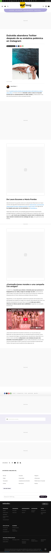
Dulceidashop (33, 208)
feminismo (21, 483)
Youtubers (5, 480)
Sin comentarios (11, 46)
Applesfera (5, 514)
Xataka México (6, 539)
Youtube (49, 6)
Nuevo (5, 6)
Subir (44, 503)
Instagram (46, 6)
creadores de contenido (24, 480)
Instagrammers (20, 393)
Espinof (23, 512)
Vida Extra (14, 512)
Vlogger (11, 10)
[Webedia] (6, 503)
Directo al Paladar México (34, 540)
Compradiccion (6, 531)
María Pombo (33, 204)
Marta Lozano (31, 206)
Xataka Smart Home (5, 517)
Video (4, 478)
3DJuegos (14, 510)
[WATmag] (25, 5)
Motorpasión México (43, 540)
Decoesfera (5, 529)
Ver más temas (7, 488)
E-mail (22, 46)
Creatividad (37, 10)
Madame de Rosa (23, 206)
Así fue (26, 393)
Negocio (36, 475)
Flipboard (20, 46)
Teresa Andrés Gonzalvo (12, 206)
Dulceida (31, 393)
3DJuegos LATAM (15, 539)
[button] (13, 86)
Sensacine (24, 510)
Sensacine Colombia (24, 542)
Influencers (18, 10)
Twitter (43, 6)
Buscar (8, 6)
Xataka (4, 510)
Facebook (16, 46)
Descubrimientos (28, 10)
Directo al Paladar (33, 511)
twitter (36, 393)
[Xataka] (1, 1)
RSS (20, 463)
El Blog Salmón (15, 527)
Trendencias (5, 527)
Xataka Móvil (5, 512)
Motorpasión (43, 510)
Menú (2, 6)
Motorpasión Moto (43, 513)
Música (36, 483)
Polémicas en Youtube (40, 480)
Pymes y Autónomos (14, 530)
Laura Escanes (40, 204)
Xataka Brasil (5, 541)
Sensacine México (25, 539)
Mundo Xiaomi (6, 519)
